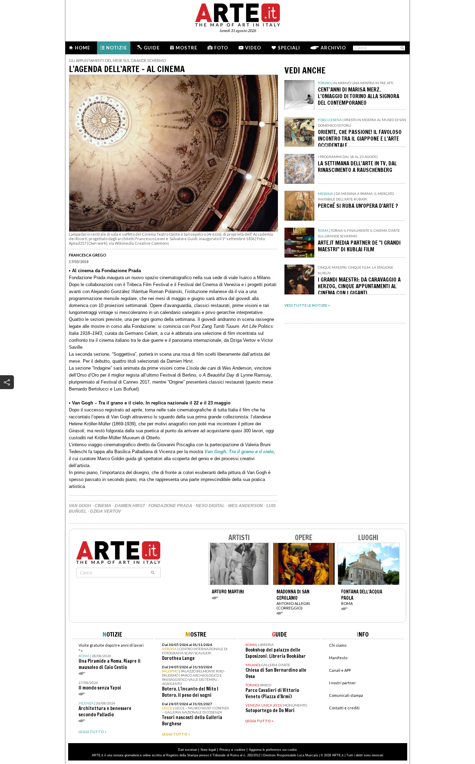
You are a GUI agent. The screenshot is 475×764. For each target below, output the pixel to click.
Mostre (186, 47)
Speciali (289, 47)
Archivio (333, 47)
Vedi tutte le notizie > (307, 305)
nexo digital (210, 505)
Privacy (224, 749)
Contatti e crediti (344, 708)
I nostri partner (342, 682)
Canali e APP (340, 670)
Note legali (208, 749)
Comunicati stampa (346, 695)
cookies (239, 749)
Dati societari (187, 749)
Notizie (116, 47)
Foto (221, 47)
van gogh (80, 505)
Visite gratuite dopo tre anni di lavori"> (111, 656)
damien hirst (130, 505)
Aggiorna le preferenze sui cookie (273, 749)
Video (253, 47)
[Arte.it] (237, 13)
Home (82, 47)
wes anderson (245, 505)
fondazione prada (170, 505)
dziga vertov (105, 511)
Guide (152, 47)
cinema (103, 505)
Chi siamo (337, 645)
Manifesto (338, 657)
